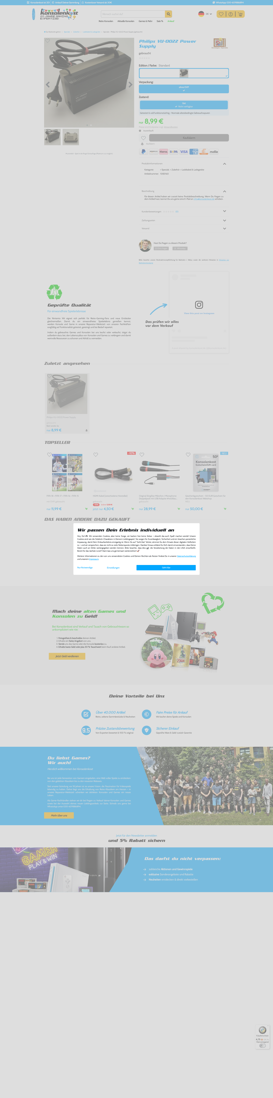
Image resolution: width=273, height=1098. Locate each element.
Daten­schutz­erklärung (186, 556)
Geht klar (166, 567)
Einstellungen (113, 567)
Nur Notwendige (85, 567)
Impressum (94, 559)
